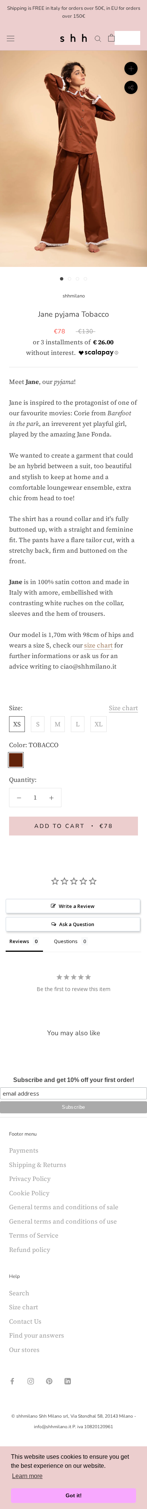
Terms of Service (33, 1235)
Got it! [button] (74, 1495)
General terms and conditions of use (63, 1221)
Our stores (24, 1349)
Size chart (123, 707)
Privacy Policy (30, 1178)
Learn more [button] (27, 1476)
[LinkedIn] (67, 1380)
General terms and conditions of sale (63, 1207)
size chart (98, 645)
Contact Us (25, 1321)
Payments (23, 1150)
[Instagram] (31, 1380)
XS (17, 724)
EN (121, 38)
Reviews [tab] (19, 941)
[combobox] (127, 38)
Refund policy (29, 1249)
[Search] (98, 37)
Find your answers (36, 1335)
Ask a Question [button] (76, 924)
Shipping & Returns (37, 1164)
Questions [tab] (66, 941)
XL (99, 724)
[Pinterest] (49, 1380)
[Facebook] (12, 1380)
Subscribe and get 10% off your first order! (73, 1080)
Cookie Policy (29, 1193)
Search (19, 1293)
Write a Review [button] (77, 906)
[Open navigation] (10, 38)
